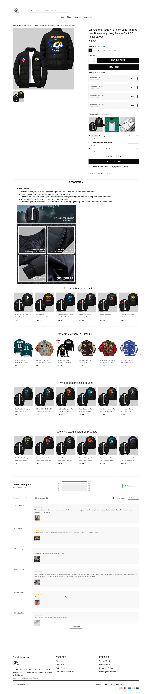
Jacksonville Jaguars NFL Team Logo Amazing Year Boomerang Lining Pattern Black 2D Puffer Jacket (128, 410)
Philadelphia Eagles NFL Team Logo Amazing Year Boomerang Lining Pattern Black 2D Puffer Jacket (44, 410)
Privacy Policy (104, 665)
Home (62, 17)
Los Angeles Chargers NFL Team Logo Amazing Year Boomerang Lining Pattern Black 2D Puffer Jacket (23, 410)
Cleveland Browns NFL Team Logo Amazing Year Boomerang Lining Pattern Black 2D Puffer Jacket (107, 410)
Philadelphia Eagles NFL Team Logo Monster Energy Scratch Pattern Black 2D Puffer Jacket (87, 316)
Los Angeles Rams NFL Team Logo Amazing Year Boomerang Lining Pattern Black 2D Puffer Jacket (106, 136)
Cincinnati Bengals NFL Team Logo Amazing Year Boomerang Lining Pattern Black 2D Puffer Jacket (65, 410)
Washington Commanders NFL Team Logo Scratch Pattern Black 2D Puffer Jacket (44, 316)
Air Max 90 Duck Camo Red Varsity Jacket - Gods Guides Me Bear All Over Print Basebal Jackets (107, 361)
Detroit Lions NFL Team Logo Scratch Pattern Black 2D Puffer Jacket (65, 316)
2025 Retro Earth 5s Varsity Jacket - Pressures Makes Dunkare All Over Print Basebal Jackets (86, 361)
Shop (69, 17)
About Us (77, 17)
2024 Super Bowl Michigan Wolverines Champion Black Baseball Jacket (64, 361)
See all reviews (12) (19, 487)
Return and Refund (106, 668)
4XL (115, 50)
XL (99, 50)
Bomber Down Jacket (105, 167)
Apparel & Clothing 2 (121, 167)
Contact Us (87, 17)
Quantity (92, 55)
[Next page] (140, 309)
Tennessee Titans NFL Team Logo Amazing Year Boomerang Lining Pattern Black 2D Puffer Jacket (128, 459)
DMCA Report (97, 684)
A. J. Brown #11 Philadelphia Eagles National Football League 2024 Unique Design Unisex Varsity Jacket (22, 361)
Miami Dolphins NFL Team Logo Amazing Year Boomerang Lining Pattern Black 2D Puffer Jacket (107, 316)
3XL (110, 50)
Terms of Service (105, 661)
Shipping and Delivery (107, 672)
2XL (104, 50)
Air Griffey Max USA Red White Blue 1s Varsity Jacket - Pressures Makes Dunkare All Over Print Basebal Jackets (128, 361)
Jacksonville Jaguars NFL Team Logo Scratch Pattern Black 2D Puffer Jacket (129, 316)
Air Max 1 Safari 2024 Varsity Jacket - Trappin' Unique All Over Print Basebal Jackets (44, 361)
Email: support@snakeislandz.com (25, 678)
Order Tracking (61, 668)
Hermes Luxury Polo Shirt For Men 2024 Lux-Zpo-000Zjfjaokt (102, 149)
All (17, 25)
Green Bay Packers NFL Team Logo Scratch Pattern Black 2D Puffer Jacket (23, 316)
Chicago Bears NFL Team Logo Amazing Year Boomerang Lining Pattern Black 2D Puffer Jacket (44, 459)
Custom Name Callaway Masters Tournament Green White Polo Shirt (102, 142)
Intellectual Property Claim (65, 672)
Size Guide (101, 46)
